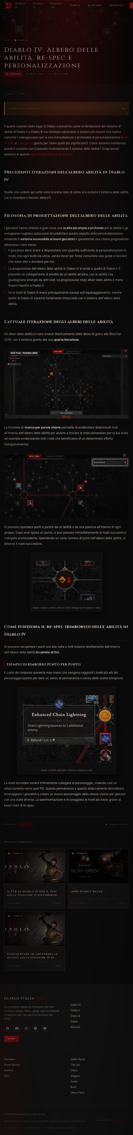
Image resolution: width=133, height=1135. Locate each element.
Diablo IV (23, 40)
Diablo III (75, 1015)
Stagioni (75, 1075)
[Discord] (17, 1028)
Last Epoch (25, 143)
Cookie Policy (32, 1128)
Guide (74, 1081)
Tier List (75, 1064)
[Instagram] (26, 1028)
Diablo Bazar (78, 1059)
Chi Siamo (9, 1059)
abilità (10, 94)
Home (7, 40)
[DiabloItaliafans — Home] (7, 5)
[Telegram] (35, 1028)
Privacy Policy (12, 1128)
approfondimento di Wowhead (51, 154)
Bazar (11, 1039)
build (23, 94)
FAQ (6, 1075)
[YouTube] (45, 1028)
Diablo (74, 1021)
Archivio (8, 1070)
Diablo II (75, 1010)
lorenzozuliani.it (119, 1120)
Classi (74, 1070)
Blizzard (75, 1027)
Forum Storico (12, 1064)
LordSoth (14, 74)
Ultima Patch (78, 1092)
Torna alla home (119, 824)
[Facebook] (7, 1028)
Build (73, 1086)
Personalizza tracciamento (60, 1128)
